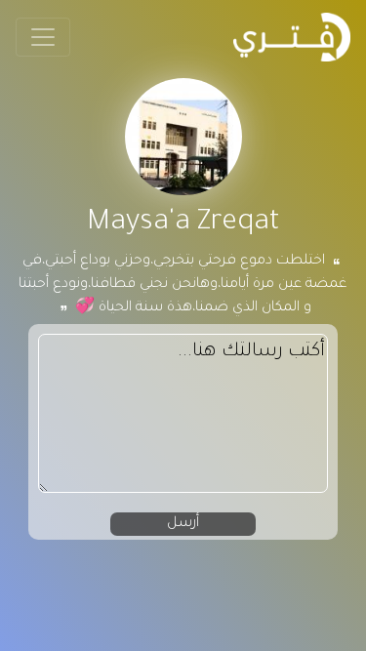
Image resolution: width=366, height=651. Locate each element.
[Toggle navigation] (43, 37)
